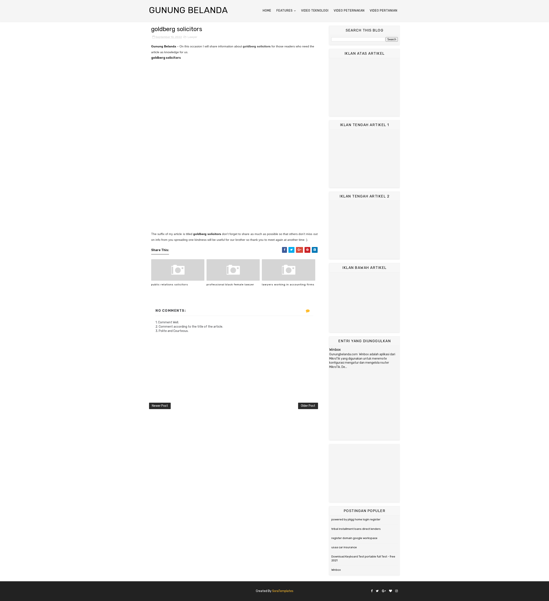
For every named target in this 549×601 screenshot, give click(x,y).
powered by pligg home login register (355, 519)
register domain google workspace (354, 538)
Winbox (335, 350)
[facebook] (372, 591)
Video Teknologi (315, 10)
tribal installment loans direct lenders (356, 528)
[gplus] (384, 591)
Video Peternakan (349, 10)
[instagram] (396, 591)
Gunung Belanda (188, 10)
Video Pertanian (383, 10)
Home (267, 10)
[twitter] (377, 591)
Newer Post (160, 406)
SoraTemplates (282, 591)
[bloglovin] (390, 591)
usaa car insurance (344, 547)
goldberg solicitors (207, 234)
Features (284, 10)
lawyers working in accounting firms (288, 284)
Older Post (308, 406)
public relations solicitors (169, 284)
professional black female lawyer (230, 284)
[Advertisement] (364, 87)
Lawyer (192, 37)
